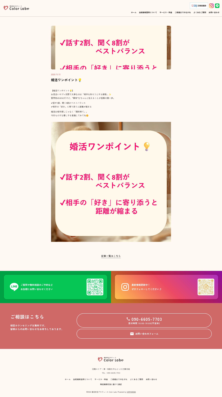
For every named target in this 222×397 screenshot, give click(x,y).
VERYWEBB (131, 392)
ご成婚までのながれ (118, 379)
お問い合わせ (151, 379)
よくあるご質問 (136, 379)
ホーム (68, 379)
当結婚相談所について (82, 379)
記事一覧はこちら (111, 256)
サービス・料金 (101, 379)
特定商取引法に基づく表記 (111, 384)
